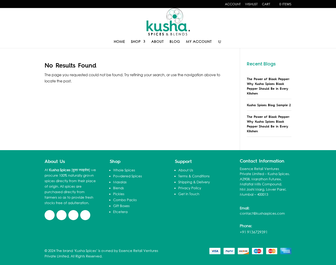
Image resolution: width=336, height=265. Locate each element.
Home (119, 42)
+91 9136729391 (254, 232)
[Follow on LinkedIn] (73, 215)
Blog (175, 42)
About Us (185, 170)
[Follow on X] (61, 215)
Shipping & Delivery (194, 182)
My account (199, 42)
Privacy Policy (189, 188)
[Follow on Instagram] (85, 215)
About (157, 42)
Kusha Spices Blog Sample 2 (269, 105)
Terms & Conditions (194, 176)
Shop (136, 42)
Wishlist (251, 4)
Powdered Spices (127, 176)
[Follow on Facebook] (50, 215)
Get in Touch (188, 194)
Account (233, 4)
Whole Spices (124, 170)
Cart (266, 4)
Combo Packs (125, 199)
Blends (118, 188)
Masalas (120, 182)
